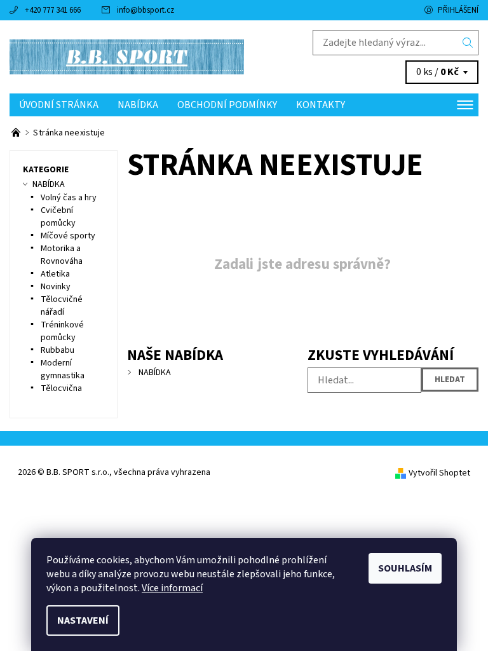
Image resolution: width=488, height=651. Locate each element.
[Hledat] (468, 42)
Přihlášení (458, 10)
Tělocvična (61, 388)
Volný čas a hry (69, 197)
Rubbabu (57, 350)
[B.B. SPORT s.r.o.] (127, 56)
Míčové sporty (68, 236)
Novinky (56, 286)
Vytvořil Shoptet (439, 473)
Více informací (172, 588)
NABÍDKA (138, 105)
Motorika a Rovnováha (62, 255)
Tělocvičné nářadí (62, 306)
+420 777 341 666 (53, 10)
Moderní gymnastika (63, 369)
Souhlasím (405, 568)
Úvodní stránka (58, 105)
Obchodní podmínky (227, 105)
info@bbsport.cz (145, 10)
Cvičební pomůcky (58, 217)
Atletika (55, 274)
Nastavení (83, 620)
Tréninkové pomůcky (62, 331)
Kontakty (320, 105)
